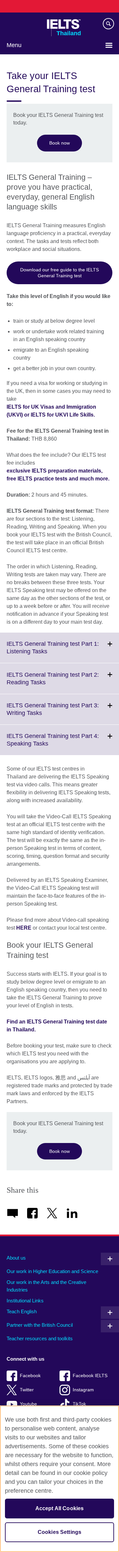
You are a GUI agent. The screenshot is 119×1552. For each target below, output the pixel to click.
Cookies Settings (60, 1532)
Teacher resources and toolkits (40, 1338)
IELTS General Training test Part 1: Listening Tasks (53, 651)
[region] (59, 1478)
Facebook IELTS (90, 1375)
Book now (59, 143)
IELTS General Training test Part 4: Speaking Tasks (53, 744)
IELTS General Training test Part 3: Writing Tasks (53, 713)
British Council (23, 24)
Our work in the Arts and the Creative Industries (46, 1286)
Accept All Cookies (59, 1508)
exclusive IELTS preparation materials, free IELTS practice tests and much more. (58, 474)
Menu (14, 45)
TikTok (79, 1404)
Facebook (30, 1375)
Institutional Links (25, 1300)
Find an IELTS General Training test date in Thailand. (57, 1025)
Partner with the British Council (40, 1325)
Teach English (22, 1311)
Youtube (28, 1404)
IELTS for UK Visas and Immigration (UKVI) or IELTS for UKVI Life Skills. (51, 411)
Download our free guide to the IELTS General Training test (59, 273)
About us (16, 1258)
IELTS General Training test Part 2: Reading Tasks (53, 682)
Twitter (27, 1389)
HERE (23, 928)
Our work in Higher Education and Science (52, 1271)
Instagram (83, 1389)
